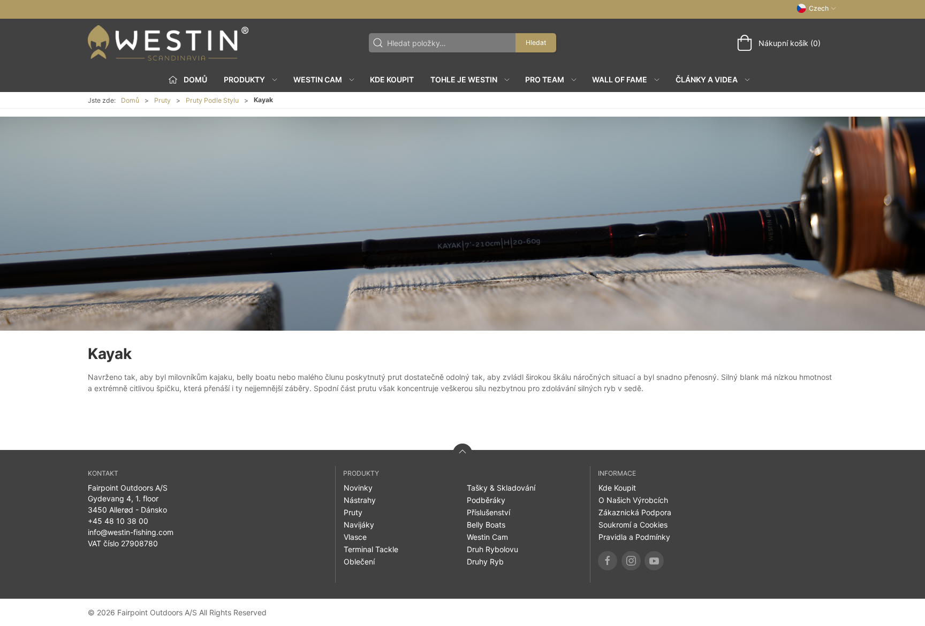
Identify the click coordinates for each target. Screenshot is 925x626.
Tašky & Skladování (501, 487)
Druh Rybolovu (492, 549)
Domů (130, 100)
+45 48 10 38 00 (118, 520)
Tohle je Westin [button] (463, 79)
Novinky (358, 487)
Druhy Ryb (485, 561)
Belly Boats (486, 524)
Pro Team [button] (544, 79)
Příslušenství (488, 512)
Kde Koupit (392, 79)
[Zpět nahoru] (462, 453)
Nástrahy (360, 500)
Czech (819, 8)
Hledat (536, 43)
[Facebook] (607, 560)
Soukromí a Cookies (633, 524)
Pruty (162, 100)
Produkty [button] (244, 79)
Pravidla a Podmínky (634, 536)
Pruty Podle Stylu (212, 100)
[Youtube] (654, 560)
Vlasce (355, 536)
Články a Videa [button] (707, 79)
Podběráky (486, 500)
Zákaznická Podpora (634, 512)
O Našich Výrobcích (633, 500)
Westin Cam (487, 536)
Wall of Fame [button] (619, 79)
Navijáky (359, 524)
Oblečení (359, 561)
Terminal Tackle (371, 549)
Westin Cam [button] (317, 79)
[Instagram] (631, 560)
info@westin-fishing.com (130, 532)
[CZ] (168, 42)
